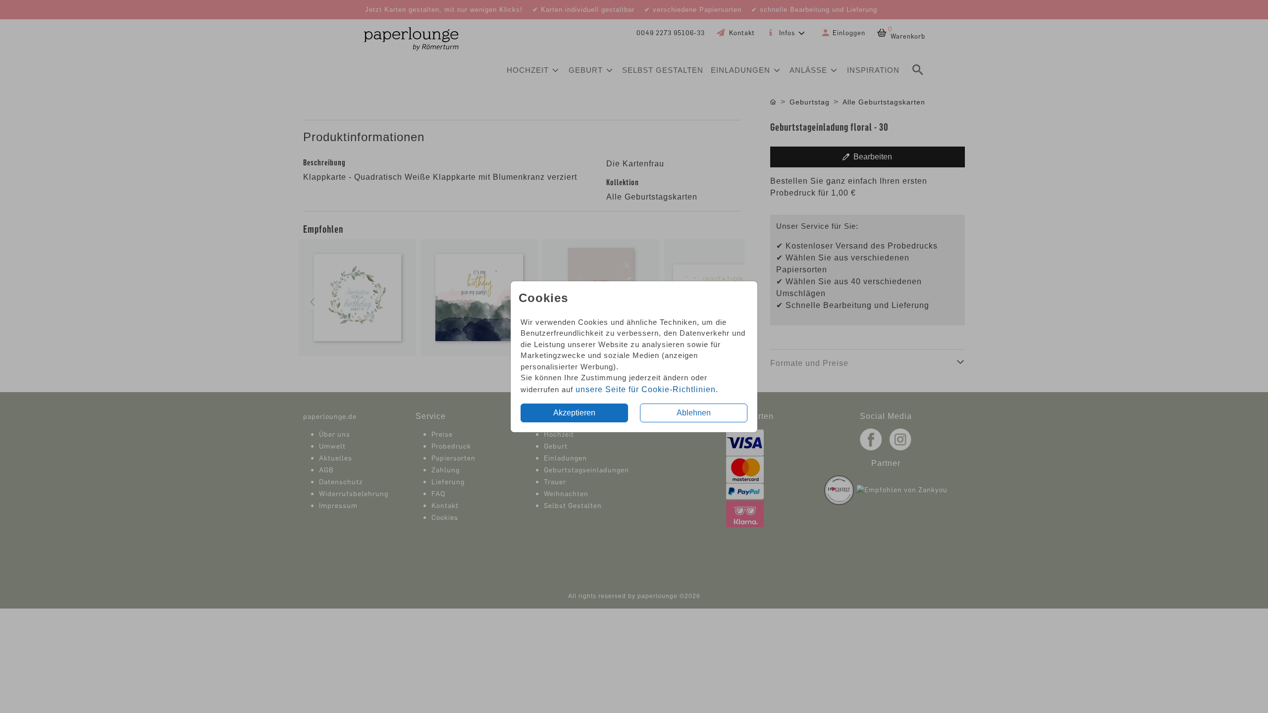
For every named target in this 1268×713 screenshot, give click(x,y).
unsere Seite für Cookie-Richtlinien (646, 389)
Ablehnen (694, 412)
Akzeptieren (574, 412)
